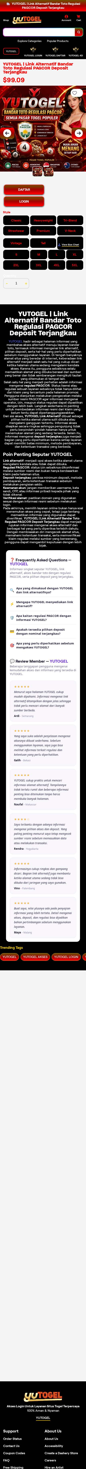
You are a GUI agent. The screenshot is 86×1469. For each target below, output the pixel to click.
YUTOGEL (16, 341)
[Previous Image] (7, 133)
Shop (6, 20)
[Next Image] (79, 133)
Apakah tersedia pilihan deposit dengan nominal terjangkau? (37, 631)
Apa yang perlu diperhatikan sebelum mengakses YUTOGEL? (42, 645)
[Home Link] (27, 20)
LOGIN (24, 201)
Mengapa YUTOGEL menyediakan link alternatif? (41, 604)
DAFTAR (24, 189)
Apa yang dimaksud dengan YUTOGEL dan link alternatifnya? (41, 590)
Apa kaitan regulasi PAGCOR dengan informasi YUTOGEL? (40, 618)
